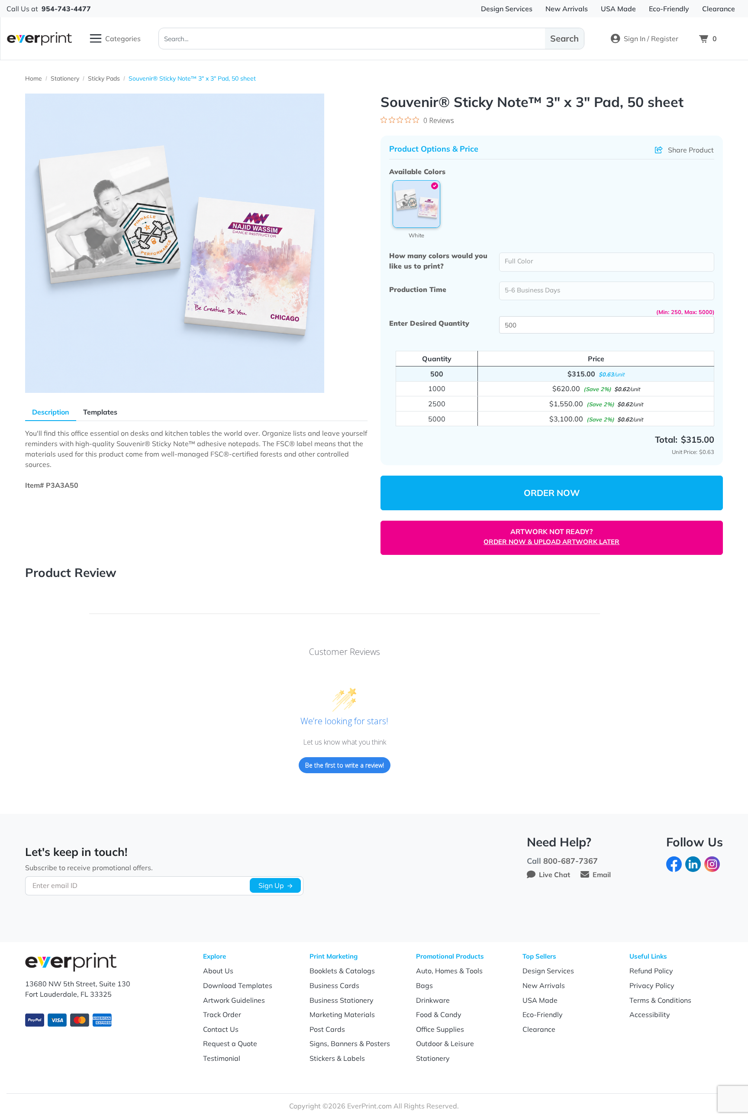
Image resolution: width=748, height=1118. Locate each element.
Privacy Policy (651, 985)
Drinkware (433, 1000)
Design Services (548, 970)
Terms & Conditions (660, 1000)
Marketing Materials (342, 1014)
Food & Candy (438, 1014)
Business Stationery (342, 1000)
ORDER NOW (552, 492)
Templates (100, 412)
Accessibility (649, 1014)
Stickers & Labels (337, 1058)
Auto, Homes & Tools (449, 970)
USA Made (540, 1000)
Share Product (691, 150)
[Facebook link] (674, 863)
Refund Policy (651, 970)
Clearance (538, 1029)
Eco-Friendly (542, 1014)
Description (50, 412)
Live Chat (554, 874)
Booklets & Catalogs (342, 970)
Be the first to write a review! (344, 765)
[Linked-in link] (693, 863)
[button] (416, 204)
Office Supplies (440, 1029)
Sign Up (271, 885)
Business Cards (334, 985)
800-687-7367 (570, 861)
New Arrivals (543, 985)
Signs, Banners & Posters (350, 1043)
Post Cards (327, 1029)
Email (602, 874)
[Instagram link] (712, 863)
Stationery (433, 1058)
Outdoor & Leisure (445, 1043)
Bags (424, 985)
